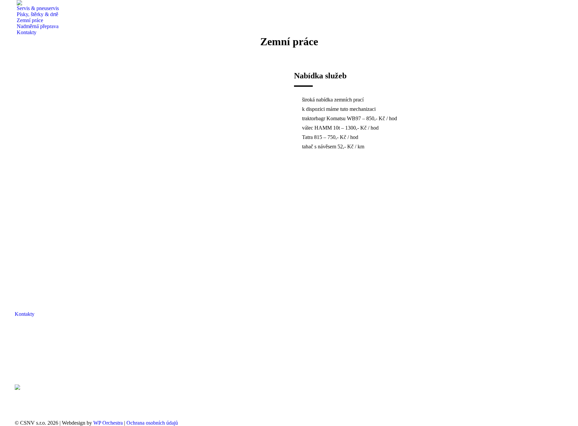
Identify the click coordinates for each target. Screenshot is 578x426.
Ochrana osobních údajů (152, 423)
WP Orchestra (108, 423)
